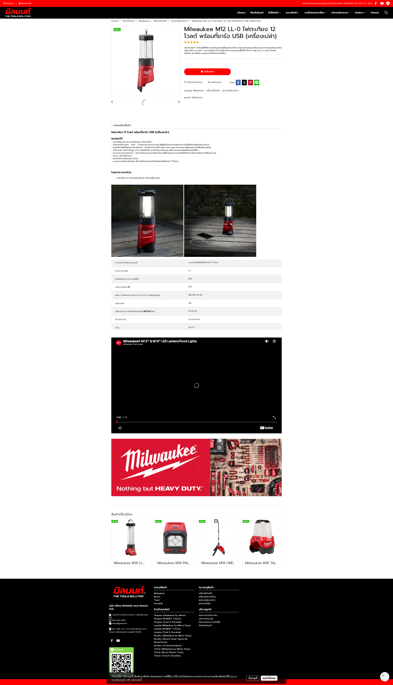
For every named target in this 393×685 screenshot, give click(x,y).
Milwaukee (198, 90)
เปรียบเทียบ (216, 82)
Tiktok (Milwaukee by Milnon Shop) (172, 649)
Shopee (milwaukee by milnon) (170, 615)
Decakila (158, 603)
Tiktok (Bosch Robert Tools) (168, 652)
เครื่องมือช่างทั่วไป (207, 596)
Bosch (157, 596)
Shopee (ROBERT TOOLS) (167, 618)
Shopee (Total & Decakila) (167, 622)
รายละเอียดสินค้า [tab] (122, 125)
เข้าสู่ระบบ (9, 3)
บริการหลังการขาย (339, 12)
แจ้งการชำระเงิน (206, 618)
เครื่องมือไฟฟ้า (213, 90)
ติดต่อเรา (359, 12)
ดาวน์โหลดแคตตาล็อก (314, 12)
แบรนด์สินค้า (292, 12)
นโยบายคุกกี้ (136, 679)
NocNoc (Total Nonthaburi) (167, 645)
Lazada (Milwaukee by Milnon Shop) (172, 625)
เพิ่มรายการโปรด (194, 82)
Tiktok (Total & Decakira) (167, 655)
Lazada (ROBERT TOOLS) (167, 628)
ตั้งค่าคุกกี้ (253, 678)
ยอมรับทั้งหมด (269, 678)
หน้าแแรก (241, 12)
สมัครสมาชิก (25, 3)
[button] (386, 13)
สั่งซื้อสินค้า (273, 12)
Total (156, 600)
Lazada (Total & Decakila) (167, 632)
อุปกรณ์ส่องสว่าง (230, 90)
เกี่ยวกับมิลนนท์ (256, 12)
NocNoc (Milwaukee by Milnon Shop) (172, 635)
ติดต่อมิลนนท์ (205, 625)
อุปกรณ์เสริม (205, 603)
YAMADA (374, 12)
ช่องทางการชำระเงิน (208, 615)
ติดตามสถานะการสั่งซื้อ (209, 622)
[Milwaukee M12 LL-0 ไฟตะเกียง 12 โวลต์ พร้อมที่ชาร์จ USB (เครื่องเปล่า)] (145, 61)
